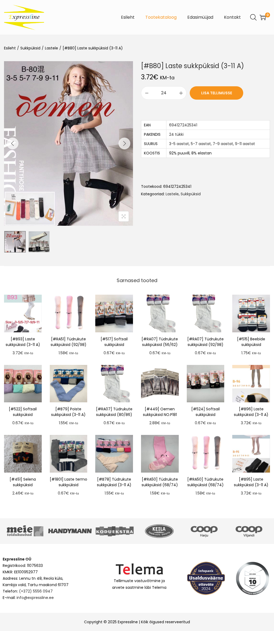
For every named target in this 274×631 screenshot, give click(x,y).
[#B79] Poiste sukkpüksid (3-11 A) (68, 411)
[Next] (124, 143)
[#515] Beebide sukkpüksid (251, 341)
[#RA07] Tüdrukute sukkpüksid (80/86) (114, 411)
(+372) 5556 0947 (36, 591)
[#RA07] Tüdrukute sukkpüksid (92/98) (205, 341)
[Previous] (12, 143)
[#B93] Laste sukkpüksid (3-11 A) (23, 341)
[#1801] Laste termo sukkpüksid (68, 482)
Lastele (51, 48)
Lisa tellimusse (216, 93)
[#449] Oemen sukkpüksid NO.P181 (160, 411)
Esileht (10, 48)
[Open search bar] (253, 17)
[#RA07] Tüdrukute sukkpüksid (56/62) (160, 341)
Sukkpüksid (30, 48)
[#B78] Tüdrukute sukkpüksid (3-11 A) (114, 482)
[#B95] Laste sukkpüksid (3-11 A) (251, 482)
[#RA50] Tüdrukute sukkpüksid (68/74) (160, 482)
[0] (263, 17)
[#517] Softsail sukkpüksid (114, 341)
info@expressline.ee (35, 597)
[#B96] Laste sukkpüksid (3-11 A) (251, 411)
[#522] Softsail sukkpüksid (23, 411)
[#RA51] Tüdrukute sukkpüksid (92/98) (68, 341)
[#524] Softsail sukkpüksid (205, 411)
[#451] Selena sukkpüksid (23, 482)
